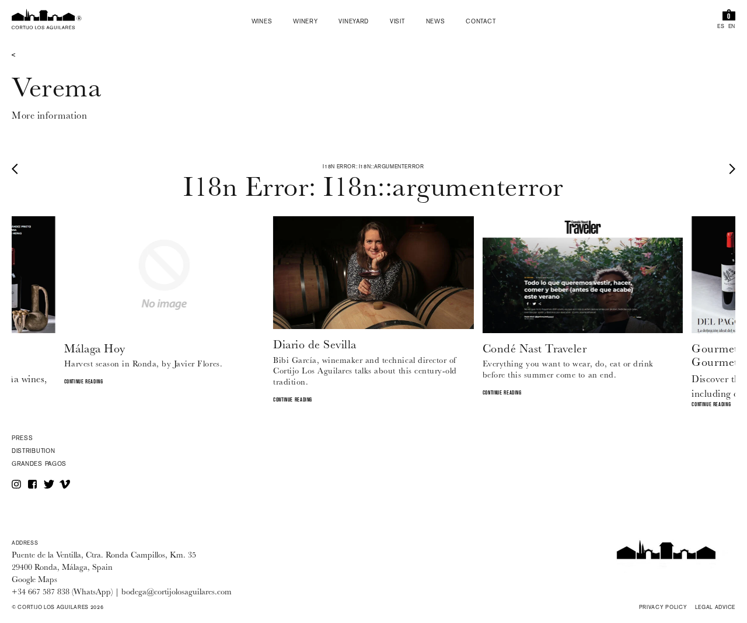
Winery (305, 22)
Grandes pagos (39, 464)
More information (49, 115)
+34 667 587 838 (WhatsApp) (62, 592)
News (435, 22)
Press (22, 438)
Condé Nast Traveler (535, 348)
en (731, 27)
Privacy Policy (663, 607)
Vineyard (353, 22)
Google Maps (34, 580)
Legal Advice (715, 607)
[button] (16, 168)
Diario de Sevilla (315, 344)
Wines (262, 22)
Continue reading (83, 382)
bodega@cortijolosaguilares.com (176, 592)
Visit (397, 22)
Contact (480, 22)
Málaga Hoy (94, 348)
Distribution (33, 451)
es (720, 27)
